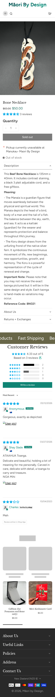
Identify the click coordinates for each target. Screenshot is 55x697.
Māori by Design (32, 691)
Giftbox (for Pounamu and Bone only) (15, 611)
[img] (11, 403)
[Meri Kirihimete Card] (40, 593)
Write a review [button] (27, 385)
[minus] (6, 128)
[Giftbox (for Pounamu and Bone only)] (14, 593)
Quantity (10, 121)
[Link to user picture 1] (9, 428)
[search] (11, 13)
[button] (11, 114)
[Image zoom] (27, 58)
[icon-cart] (49, 13)
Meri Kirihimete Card (40, 609)
